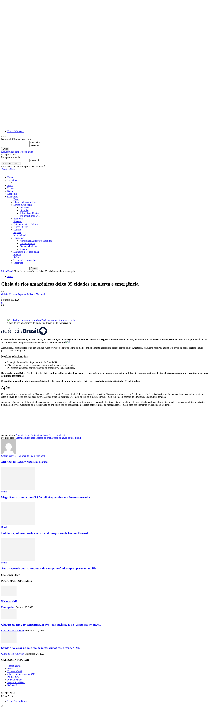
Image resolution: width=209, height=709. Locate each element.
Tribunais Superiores (29, 216)
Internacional (19, 235)
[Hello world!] (9, 595)
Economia (12, 193)
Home (10, 177)
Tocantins (12, 180)
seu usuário (35, 142)
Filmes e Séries (20, 227)
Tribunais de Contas (29, 213)
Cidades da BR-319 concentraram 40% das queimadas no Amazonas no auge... (51, 624)
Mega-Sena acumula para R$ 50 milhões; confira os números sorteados (45, 497)
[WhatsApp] (39, 310)
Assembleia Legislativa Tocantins (36, 240)
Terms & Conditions (17, 701)
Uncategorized (8, 607)
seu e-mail (34, 160)
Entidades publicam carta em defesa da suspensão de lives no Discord (44, 533)
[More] (50, 310)
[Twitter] (17, 310)
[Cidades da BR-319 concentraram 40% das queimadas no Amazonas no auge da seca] (9, 618)
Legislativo (18, 238)
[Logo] (1, 172)
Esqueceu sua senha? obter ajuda (17, 151)
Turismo (17, 229)
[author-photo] (8, 453)
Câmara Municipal (28, 246)
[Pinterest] (28, 310)
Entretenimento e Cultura (25, 224)
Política (11, 188)
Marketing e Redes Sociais (26, 251)
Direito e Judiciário (22, 205)
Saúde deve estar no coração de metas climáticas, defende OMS (40, 647)
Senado (23, 249)
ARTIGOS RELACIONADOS (17, 462)
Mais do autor (40, 462)
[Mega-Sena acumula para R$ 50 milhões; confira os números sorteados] (18, 489)
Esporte (17, 232)
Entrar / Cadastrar (15, 131)
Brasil (10, 185)
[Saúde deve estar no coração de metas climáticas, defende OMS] (9, 642)
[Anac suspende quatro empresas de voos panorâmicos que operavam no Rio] (18, 560)
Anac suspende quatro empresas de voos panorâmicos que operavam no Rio (49, 568)
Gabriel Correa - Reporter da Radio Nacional (23, 294)
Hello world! (9, 601)
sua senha (34, 145)
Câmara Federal (27, 243)
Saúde (10, 191)
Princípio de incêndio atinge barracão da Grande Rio (40, 435)
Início (4, 271)
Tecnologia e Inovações (24, 260)
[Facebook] (6, 310)
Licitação (24, 210)
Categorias (12, 196)
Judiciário (24, 207)
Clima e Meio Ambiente (25, 202)
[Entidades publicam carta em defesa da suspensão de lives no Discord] (18, 524)
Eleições (17, 221)
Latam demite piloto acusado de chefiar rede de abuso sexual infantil (48, 437)
